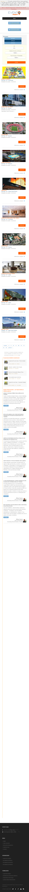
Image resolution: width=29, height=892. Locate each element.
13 (21, 345)
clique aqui (16, 355)
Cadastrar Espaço (7, 873)
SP (14, 48)
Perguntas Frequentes (8, 845)
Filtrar (16, 62)
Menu (14, 18)
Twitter (13, 889)
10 (13, 345)
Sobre (4, 841)
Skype (23, 889)
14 (23, 345)
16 (6, 347)
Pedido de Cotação (7, 858)
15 (3, 347)
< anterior (5, 345)
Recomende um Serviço (8, 864)
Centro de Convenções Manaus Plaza (16, 372)
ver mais (6, 405)
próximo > (10, 347)
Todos (16, 57)
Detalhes (22, 86)
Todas (15, 52)
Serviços (13, 42)
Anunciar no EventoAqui (8, 877)
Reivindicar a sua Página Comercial (10, 875)
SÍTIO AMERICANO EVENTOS (15, 377)
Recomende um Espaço (7, 860)
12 (18, 345)
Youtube (21, 889)
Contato (5, 849)
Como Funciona (6, 843)
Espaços (13, 40)
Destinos (13, 38)
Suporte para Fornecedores (9, 879)
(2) (4, 1)
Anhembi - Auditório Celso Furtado (15, 367)
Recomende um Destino (8, 862)
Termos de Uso (6, 847)
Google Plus (18, 889)
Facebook (16, 889)
